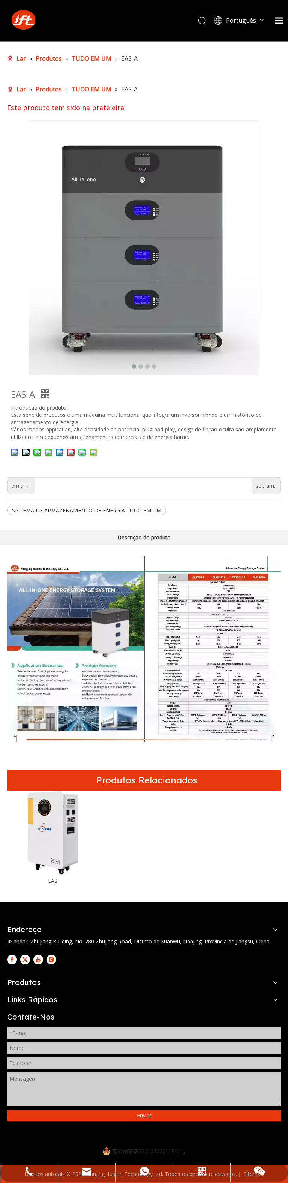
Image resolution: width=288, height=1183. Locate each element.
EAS (52, 880)
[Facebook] (12, 959)
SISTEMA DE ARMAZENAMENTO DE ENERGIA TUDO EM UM (86, 510)
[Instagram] (51, 959)
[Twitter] (25, 959)
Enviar (144, 1115)
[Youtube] (38, 959)
